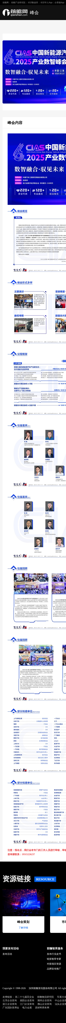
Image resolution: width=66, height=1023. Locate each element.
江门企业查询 (27, 1004)
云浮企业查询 (10, 1000)
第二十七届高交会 (24, 997)
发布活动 (7, 954)
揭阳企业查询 (27, 1000)
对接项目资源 (54, 964)
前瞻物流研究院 (45, 997)
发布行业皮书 (54, 954)
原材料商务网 (42, 1007)
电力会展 (27, 1007)
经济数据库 (33, 2)
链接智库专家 (54, 959)
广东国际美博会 (11, 1007)
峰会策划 (23, 922)
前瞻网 (6, 2)
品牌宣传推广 (54, 968)
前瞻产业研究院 (18, 2)
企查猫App (59, 2)
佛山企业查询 (44, 1004)
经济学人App (46, 2)
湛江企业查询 (10, 1004)
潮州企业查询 (44, 1000)
